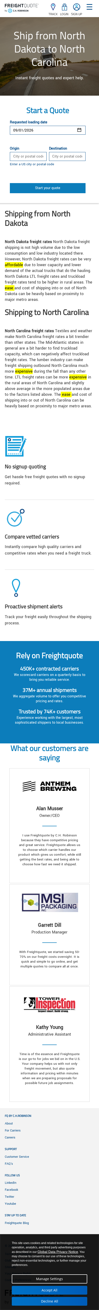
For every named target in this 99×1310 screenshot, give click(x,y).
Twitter (9, 1197)
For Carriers (13, 1130)
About (9, 1123)
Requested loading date (28, 122)
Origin (14, 149)
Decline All (49, 1301)
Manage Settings (49, 1279)
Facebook (11, 1190)
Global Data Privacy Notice (57, 1252)
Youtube (10, 1204)
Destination (58, 149)
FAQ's (9, 1164)
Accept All (49, 1290)
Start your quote (47, 188)
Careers (10, 1137)
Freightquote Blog (17, 1223)
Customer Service (17, 1157)
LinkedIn (10, 1183)
